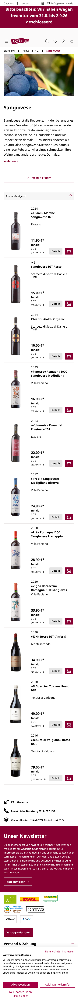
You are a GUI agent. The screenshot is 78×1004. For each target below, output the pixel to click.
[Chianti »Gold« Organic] (15, 336)
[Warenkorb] (72, 41)
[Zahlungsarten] (10, 919)
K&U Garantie (19, 802)
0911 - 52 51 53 (47, 811)
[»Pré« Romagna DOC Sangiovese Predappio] (15, 550)
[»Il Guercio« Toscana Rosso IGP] (15, 704)
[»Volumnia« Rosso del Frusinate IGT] (15, 443)
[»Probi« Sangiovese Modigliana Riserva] (15, 497)
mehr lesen (11, 161)
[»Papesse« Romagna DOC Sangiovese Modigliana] (15, 389)
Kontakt (24, 3)
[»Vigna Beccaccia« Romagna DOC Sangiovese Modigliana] (15, 602)
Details (55, 251)
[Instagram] (42, 3)
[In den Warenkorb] (69, 251)
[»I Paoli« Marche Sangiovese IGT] (15, 231)
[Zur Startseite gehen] (20, 41)
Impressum (68, 951)
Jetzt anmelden (16, 881)
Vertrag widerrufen (18, 932)
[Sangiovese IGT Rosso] (15, 284)
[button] (39, 944)
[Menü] (6, 41)
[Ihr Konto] (63, 41)
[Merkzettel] (55, 41)
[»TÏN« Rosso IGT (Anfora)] (15, 652)
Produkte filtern (41, 177)
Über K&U (9, 3)
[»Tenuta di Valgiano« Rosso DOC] (15, 758)
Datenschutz (52, 951)
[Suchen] (47, 41)
